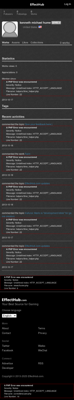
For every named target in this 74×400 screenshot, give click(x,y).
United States (30, 27)
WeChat (42, 350)
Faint (27, 153)
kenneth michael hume (35, 22)
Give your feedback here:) (38, 124)
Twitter (5, 346)
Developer (7, 368)
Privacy (42, 333)
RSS (40, 363)
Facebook (7, 350)
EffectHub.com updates (37, 183)
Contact (6, 333)
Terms (41, 328)
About (5, 328)
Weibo (41, 346)
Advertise (7, 363)
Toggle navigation (4, 3)
